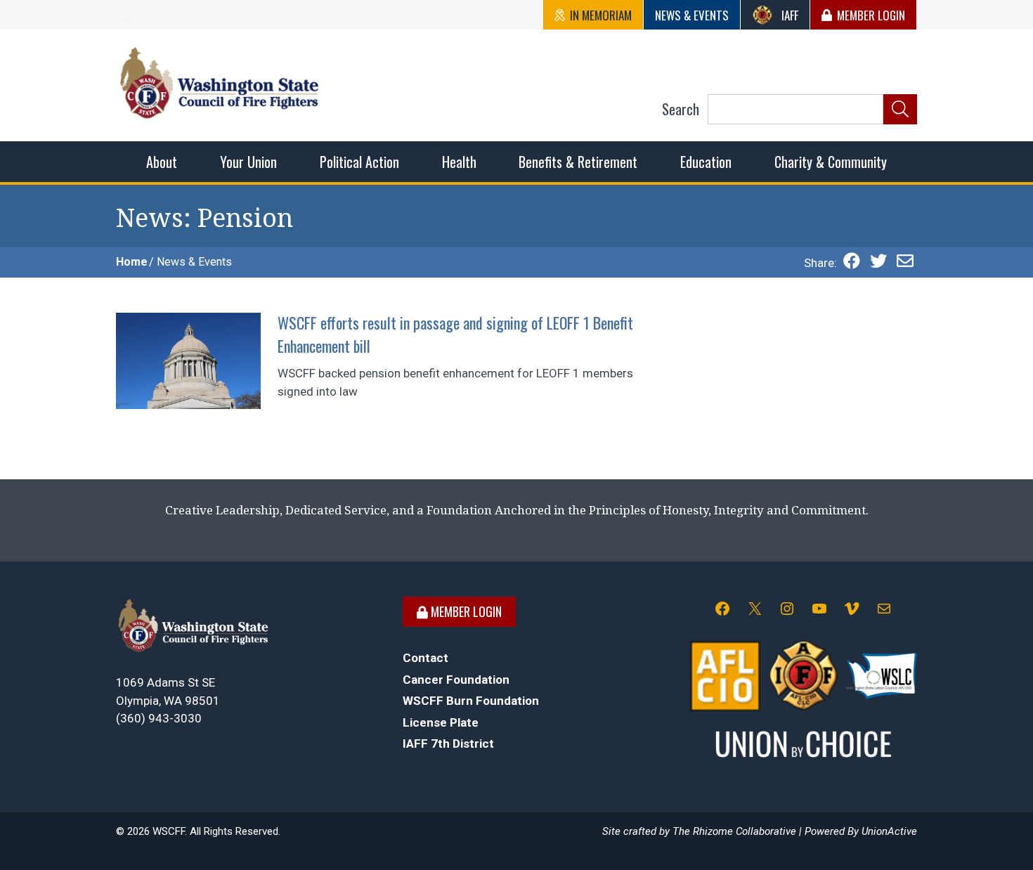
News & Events (692, 15)
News (149, 218)
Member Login (871, 15)
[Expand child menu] (162, 161)
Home (132, 261)
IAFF (789, 15)
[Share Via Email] (905, 262)
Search (680, 108)
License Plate (441, 722)
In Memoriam (601, 15)
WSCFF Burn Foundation (471, 701)
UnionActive (889, 831)
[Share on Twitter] (878, 262)
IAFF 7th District (448, 743)
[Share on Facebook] (852, 262)
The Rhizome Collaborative (734, 831)
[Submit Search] (900, 109)
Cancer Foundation (456, 680)
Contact (425, 658)
